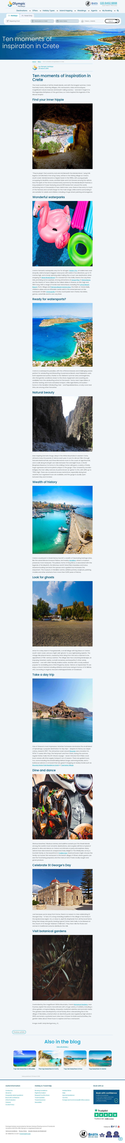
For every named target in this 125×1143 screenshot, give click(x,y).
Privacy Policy (23, 1131)
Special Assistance (68, 1095)
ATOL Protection (11, 1100)
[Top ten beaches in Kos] (75, 1058)
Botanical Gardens (81, 1004)
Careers (8, 1102)
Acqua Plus (75, 280)
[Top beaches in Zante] (100, 1058)
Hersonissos (86, 280)
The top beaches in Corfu (48, 1069)
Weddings (81, 10)
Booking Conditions (41, 1090)
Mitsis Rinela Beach (48, 278)
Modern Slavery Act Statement (37, 1131)
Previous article (19, 1032)
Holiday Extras (66, 1090)
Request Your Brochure (42, 1095)
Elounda (72, 751)
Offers (35, 10)
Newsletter (38, 1102)
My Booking (107, 10)
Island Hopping (66, 10)
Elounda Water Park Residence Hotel (45, 765)
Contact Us (9, 1090)
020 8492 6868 (108, 3)
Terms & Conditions (11, 1131)
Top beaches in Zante (97, 1069)
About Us (8, 1093)
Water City (73, 270)
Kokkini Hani (63, 853)
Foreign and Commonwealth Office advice (75, 1100)
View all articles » (62, 1047)
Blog (39, 62)
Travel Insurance (40, 1100)
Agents (94, 10)
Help (63, 1093)
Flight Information (40, 1093)
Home (34, 62)
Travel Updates (40, 1098)
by (45, 66)
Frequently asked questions (14, 1095)
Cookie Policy (10, 1105)
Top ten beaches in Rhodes (24, 1069)
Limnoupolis (50, 292)
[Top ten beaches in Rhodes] (24, 1058)
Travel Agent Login (25, 1134)
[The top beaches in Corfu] (49, 1058)
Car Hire (65, 1098)
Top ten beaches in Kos (73, 1069)
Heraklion (72, 560)
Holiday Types (49, 10)
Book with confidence (12, 1098)
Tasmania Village (67, 765)
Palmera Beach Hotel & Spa (61, 287)
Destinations (22, 10)
